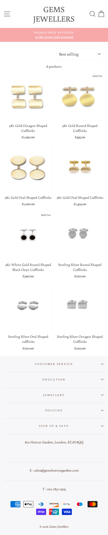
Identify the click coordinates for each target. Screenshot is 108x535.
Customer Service (54, 364)
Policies (54, 410)
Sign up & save (54, 426)
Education (54, 379)
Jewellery (54, 395)
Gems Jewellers (54, 14)
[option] (54, 35)
